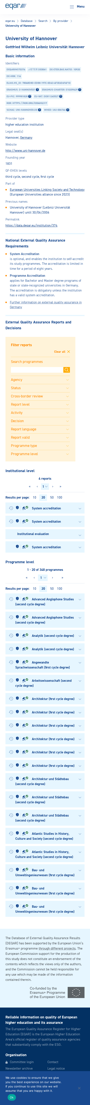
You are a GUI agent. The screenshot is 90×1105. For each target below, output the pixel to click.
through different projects (57, 948)
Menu (80, 7)
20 (43, 498)
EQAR (15, 7)
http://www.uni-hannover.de (25, 150)
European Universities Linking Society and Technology (47, 189)
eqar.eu (10, 21)
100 (59, 497)
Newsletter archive (19, 1068)
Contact (52, 1062)
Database (27, 21)
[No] (79, 1088)
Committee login (22, 1062)
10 (34, 497)
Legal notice (56, 1068)
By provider (60, 21)
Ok (12, 1097)
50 (52, 497)
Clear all (60, 352)
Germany (26, 137)
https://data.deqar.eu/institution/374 (31, 225)
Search (42, 21)
